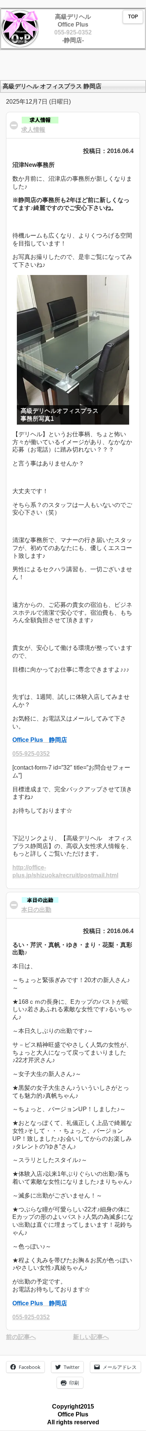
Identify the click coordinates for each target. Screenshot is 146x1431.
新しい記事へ (91, 1337)
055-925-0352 (73, 32)
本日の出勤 (36, 909)
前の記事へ (21, 1337)
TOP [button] (133, 16)
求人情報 (33, 129)
